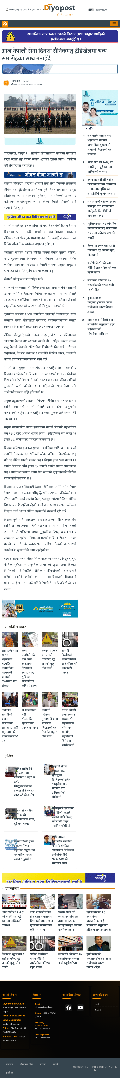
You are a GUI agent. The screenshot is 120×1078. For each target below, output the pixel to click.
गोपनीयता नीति (26, 1064)
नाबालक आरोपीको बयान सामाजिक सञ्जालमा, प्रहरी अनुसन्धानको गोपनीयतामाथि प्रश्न (10, 725)
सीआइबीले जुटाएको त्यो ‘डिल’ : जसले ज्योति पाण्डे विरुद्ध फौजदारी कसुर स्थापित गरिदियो (63, 817)
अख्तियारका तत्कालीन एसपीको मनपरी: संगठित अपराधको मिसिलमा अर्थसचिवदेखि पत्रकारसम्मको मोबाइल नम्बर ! (63, 850)
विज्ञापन (43, 1064)
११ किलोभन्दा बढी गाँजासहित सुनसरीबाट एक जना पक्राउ (30, 719)
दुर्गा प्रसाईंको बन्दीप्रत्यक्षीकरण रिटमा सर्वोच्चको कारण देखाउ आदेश (100, 304)
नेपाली (97, 1004)
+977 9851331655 (42, 1038)
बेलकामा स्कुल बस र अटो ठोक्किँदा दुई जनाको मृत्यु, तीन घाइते (50, 659)
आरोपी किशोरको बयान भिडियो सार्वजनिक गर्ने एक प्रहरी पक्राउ (69, 661)
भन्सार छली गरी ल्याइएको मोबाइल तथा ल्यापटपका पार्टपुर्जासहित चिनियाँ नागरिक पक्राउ (102, 208)
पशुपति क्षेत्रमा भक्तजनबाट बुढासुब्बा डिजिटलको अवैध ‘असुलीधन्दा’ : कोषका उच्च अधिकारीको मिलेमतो (61, 782)
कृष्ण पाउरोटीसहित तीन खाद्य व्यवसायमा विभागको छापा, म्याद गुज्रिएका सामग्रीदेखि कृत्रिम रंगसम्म (29, 668)
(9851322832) (9, 1032)
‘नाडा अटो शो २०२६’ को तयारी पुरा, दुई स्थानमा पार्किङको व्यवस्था (100, 167)
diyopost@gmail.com (44, 1007)
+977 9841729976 (42, 1028)
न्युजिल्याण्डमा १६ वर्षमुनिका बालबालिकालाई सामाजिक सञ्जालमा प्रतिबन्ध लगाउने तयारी (102, 230)
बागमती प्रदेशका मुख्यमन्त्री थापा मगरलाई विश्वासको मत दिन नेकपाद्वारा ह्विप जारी (50, 723)
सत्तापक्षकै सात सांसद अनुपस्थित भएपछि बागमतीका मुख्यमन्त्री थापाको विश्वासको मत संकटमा (10, 668)
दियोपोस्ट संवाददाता (20, 81)
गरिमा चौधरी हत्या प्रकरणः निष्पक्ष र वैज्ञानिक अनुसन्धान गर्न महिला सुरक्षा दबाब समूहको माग (24, 850)
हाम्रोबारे (9, 1064)
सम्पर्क (55, 1064)
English (98, 1010)
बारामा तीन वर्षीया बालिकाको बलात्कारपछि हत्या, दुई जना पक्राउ (24, 817)
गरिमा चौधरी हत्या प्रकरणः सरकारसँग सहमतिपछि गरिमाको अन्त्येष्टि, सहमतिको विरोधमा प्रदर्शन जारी (69, 728)
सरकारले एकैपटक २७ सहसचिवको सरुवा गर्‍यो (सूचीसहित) (101, 285)
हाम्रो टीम (10, 1072)
